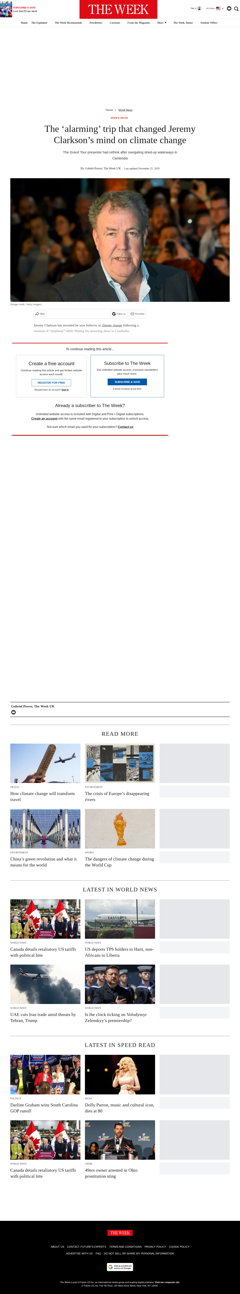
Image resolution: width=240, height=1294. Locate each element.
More (160, 22)
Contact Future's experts (86, 1246)
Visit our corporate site (167, 1282)
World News (125, 109)
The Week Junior (183, 22)
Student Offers (208, 22)
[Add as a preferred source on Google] (120, 1267)
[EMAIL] (14, 712)
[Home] (24, 22)
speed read (119, 118)
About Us (57, 1246)
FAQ (98, 1253)
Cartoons (115, 22)
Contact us (125, 426)
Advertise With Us (79, 1253)
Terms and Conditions (125, 1246)
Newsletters (95, 22)
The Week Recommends (68, 22)
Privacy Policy (155, 1246)
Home (109, 109)
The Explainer (39, 22)
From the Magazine (139, 22)
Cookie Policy (179, 1246)
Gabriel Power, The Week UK (103, 168)
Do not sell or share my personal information (139, 1253)
